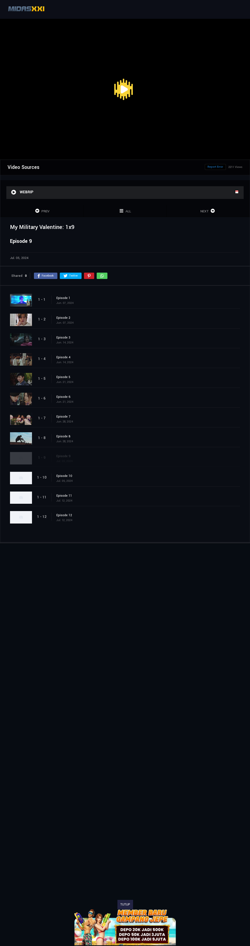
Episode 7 (63, 416)
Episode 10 (64, 476)
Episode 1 (63, 298)
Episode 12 (64, 515)
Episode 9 (63, 456)
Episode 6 (63, 397)
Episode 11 (64, 496)
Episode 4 (63, 357)
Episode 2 (63, 318)
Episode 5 (63, 377)
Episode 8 (63, 436)
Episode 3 (63, 337)
